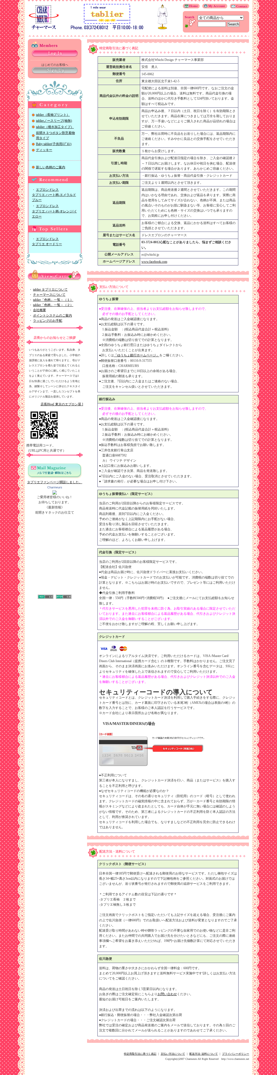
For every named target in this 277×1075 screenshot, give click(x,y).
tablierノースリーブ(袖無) (54, 121)
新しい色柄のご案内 (50, 167)
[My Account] (213, 7)
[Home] (191, 7)
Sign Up (55, 70)
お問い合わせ (167, 994)
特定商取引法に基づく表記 (140, 1053)
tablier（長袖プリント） (53, 115)
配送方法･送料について (203, 1053)
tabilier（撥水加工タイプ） (55, 127)
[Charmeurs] (54, 493)
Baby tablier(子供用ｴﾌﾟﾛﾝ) (53, 144)
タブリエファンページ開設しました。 (54, 482)
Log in (55, 53)
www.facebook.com (154, 262)
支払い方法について (173, 1053)
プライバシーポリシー (235, 1053)
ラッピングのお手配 (47, 321)
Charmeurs (54, 487)
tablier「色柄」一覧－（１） (53, 300)
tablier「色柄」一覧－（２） (53, 305)
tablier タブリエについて (50, 289)
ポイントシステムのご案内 (52, 315)
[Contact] (238, 7)
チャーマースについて (49, 295)
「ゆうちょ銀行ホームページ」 (136, 355)
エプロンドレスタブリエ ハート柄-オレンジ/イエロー (54, 211)
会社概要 (39, 310)
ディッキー (44, 150)
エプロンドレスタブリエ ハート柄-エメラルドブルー (54, 195)
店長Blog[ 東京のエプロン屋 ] (62, 404)
